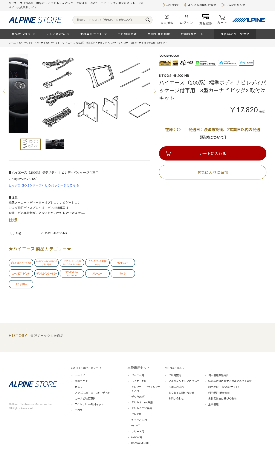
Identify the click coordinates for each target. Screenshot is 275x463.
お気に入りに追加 (212, 172)
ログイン (186, 23)
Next (154, 91)
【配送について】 (212, 137)
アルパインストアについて (183, 381)
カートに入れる (212, 153)
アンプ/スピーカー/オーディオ (92, 392)
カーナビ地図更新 (85, 398)
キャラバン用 (139, 419)
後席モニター (82, 381)
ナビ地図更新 (127, 34)
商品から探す (21, 34)
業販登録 (206, 23)
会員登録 (167, 23)
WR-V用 (135, 425)
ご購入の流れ (176, 387)
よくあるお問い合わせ (202, 4)
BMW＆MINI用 (140, 443)
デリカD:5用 (138, 396)
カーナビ (80, 375)
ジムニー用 (137, 375)
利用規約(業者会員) (219, 392)
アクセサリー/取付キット (89, 404)
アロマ (78, 410)
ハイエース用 (139, 381)
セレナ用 (136, 414)
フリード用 (137, 431)
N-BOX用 (136, 437)
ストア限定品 (55, 34)
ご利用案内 (173, 4)
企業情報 (213, 404)
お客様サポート (192, 34)
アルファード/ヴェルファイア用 (145, 388)
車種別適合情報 (159, 34)
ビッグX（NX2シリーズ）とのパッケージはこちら (44, 185)
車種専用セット (91, 34)
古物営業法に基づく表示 (222, 398)
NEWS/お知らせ (235, 4)
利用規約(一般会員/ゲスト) (223, 387)
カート (222, 22)
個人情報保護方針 (218, 375)
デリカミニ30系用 (141, 408)
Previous (4, 91)
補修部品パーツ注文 (235, 34)
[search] (147, 20)
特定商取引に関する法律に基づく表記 (230, 381)
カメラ (78, 387)
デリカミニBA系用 (142, 402)
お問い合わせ (176, 398)
